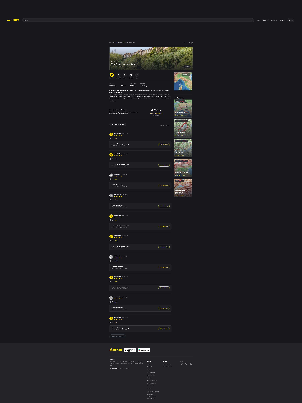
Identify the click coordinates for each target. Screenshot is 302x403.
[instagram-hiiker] (191, 363)
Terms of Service (167, 367)
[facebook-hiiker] (181, 363)
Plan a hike (274, 20)
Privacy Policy (167, 364)
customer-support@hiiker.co (152, 395)
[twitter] (189, 42)
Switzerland (112, 42)
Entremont (119, 42)
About (149, 364)
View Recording (164, 144)
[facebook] (186, 42)
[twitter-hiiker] (186, 363)
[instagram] (191, 42)
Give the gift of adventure (151, 384)
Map (258, 20)
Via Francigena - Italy (129, 42)
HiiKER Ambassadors (153, 391)
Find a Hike (265, 20)
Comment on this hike (117, 124)
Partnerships (150, 375)
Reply (116, 138)
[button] (112, 101)
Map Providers (151, 372)
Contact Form (151, 398)
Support (282, 20)
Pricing (149, 378)
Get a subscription (152, 380)
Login (291, 20)
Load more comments (117, 336)
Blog (148, 369)
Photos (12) (187, 66)
